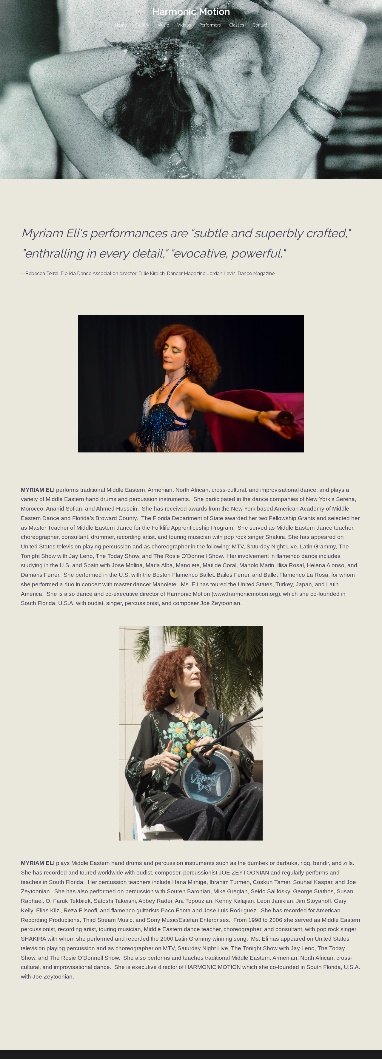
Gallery (142, 25)
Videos (184, 25)
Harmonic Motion (191, 11)
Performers (210, 25)
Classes (236, 25)
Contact (259, 25)
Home (121, 25)
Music (163, 25)
